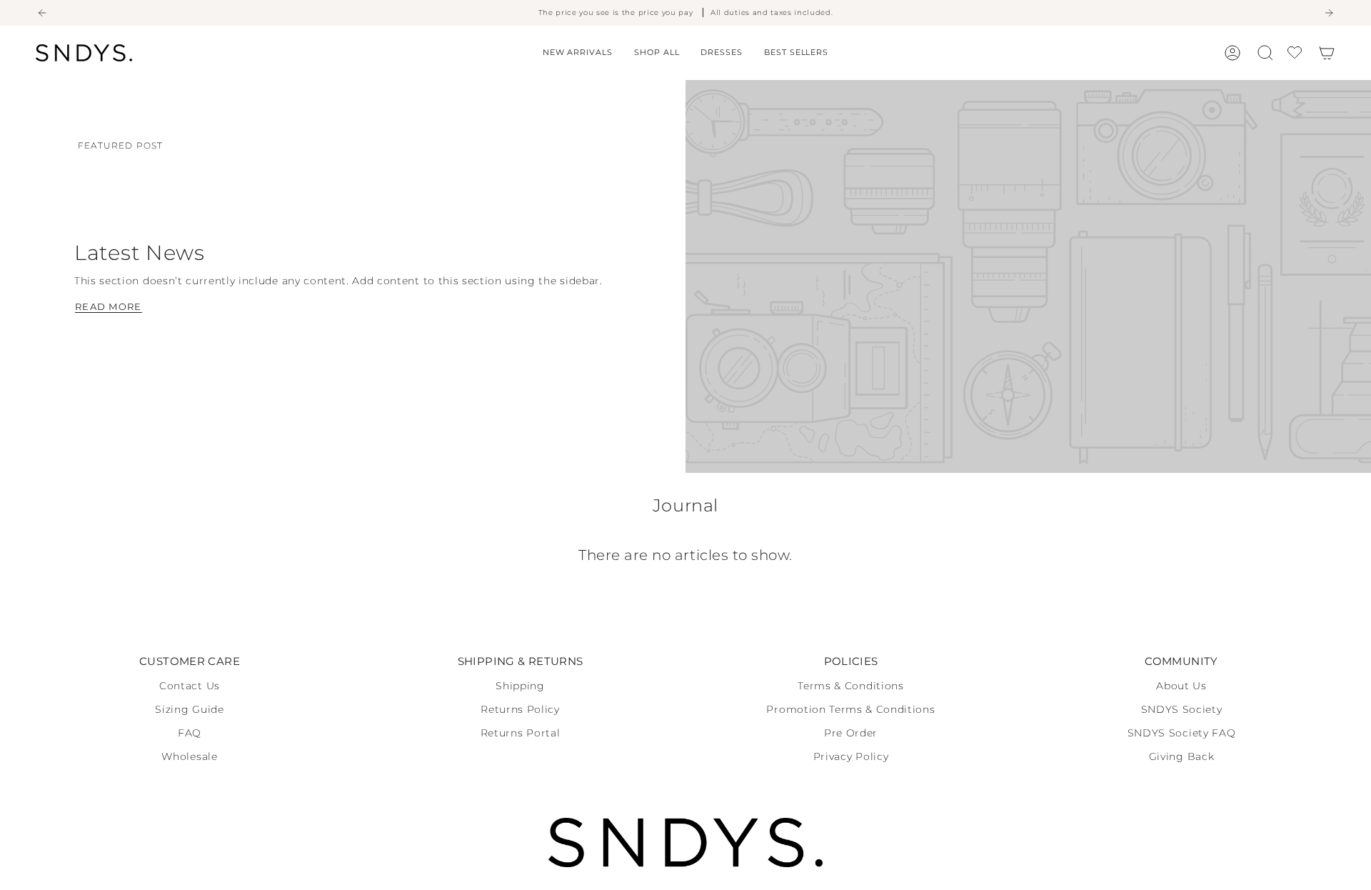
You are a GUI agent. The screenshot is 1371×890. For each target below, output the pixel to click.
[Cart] (1326, 53)
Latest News (139, 252)
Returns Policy (520, 709)
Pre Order (851, 733)
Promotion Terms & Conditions (850, 709)
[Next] (1328, 12)
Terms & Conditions (850, 685)
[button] (656, 52)
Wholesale (189, 756)
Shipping (520, 685)
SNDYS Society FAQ (1182, 733)
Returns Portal (521, 733)
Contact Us (189, 685)
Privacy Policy (851, 756)
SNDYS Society (1181, 709)
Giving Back (1181, 756)
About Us (1181, 685)
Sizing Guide (189, 709)
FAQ (189, 733)
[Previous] (42, 12)
